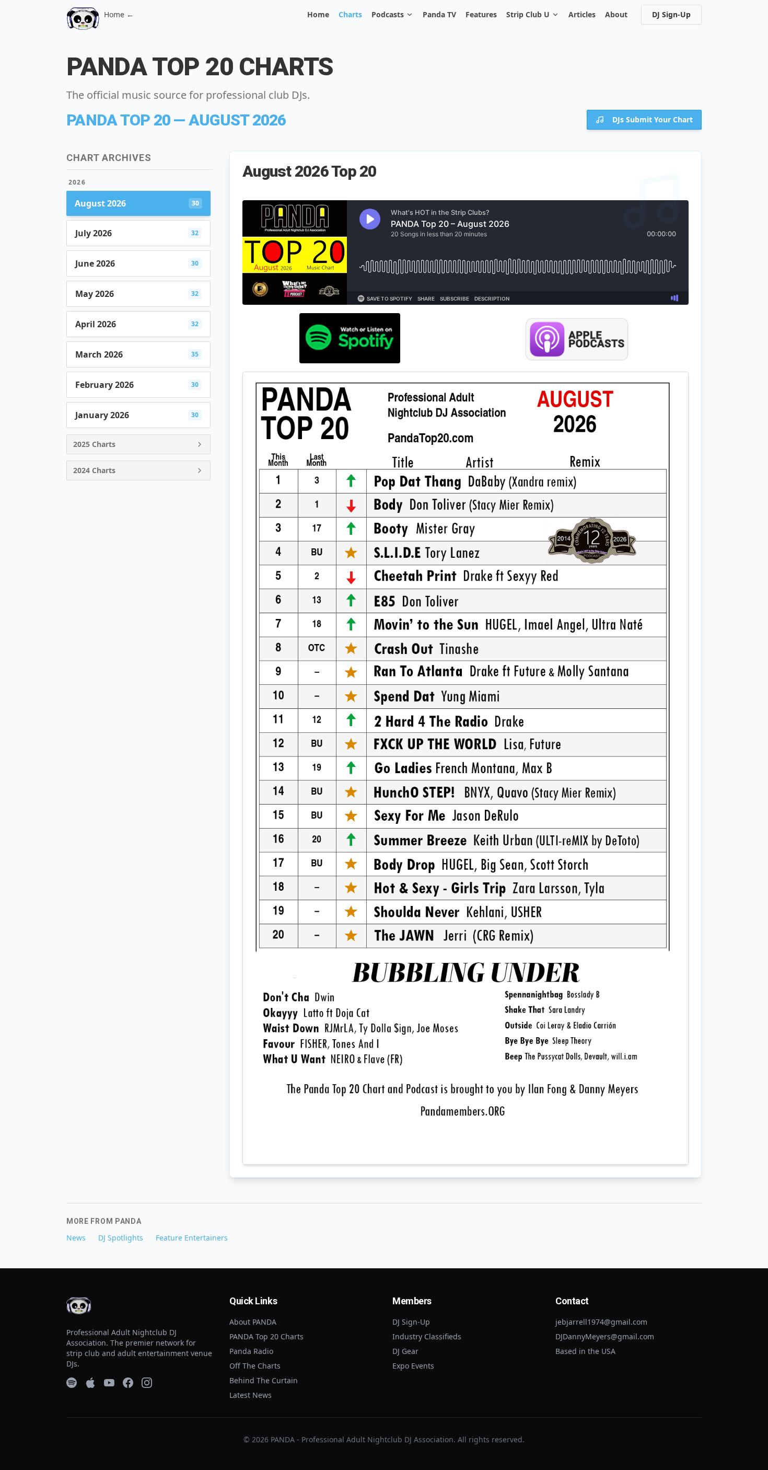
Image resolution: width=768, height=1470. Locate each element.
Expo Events (413, 1366)
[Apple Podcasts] (90, 1382)
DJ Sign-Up (671, 14)
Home (318, 14)
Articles (582, 14)
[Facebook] (128, 1382)
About (616, 14)
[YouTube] (109, 1382)
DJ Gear (405, 1351)
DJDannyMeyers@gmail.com (604, 1336)
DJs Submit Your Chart (652, 119)
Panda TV (439, 14)
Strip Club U (528, 14)
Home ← (119, 14)
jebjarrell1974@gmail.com (601, 1322)
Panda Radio (251, 1351)
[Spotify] (71, 1382)
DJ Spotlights (120, 1238)
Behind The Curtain (263, 1380)
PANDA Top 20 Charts (266, 1336)
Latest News (250, 1395)
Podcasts (387, 14)
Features (481, 14)
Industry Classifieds (426, 1336)
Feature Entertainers (192, 1238)
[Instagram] (147, 1382)
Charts (350, 14)
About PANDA (252, 1322)
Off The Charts (255, 1366)
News (76, 1238)
